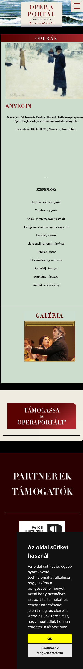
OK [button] (49, 639)
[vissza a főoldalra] (38, 22)
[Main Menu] (77, 6)
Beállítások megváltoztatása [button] (50, 650)
